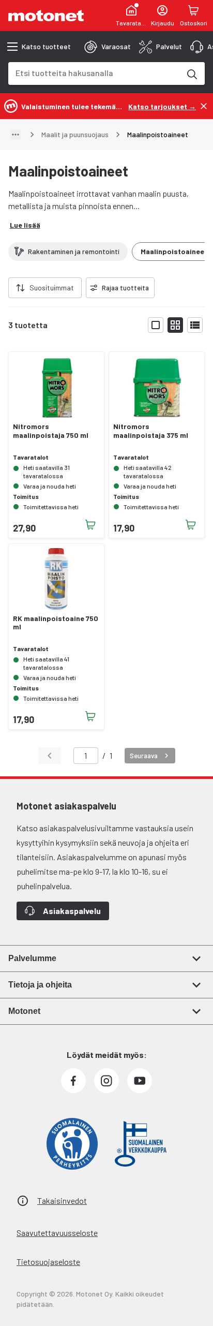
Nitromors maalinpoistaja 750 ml (50, 430)
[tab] (107, 46)
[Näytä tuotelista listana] (195, 325)
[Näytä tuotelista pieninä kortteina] (175, 325)
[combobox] (94, 72)
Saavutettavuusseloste (57, 1232)
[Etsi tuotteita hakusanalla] (191, 73)
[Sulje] (203, 106)
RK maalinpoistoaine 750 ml (55, 622)
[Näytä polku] (15, 134)
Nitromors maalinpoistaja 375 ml (150, 430)
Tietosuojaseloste (48, 1261)
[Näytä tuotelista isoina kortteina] (155, 325)
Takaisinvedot (62, 1200)
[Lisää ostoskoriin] (90, 525)
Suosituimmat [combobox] (51, 287)
